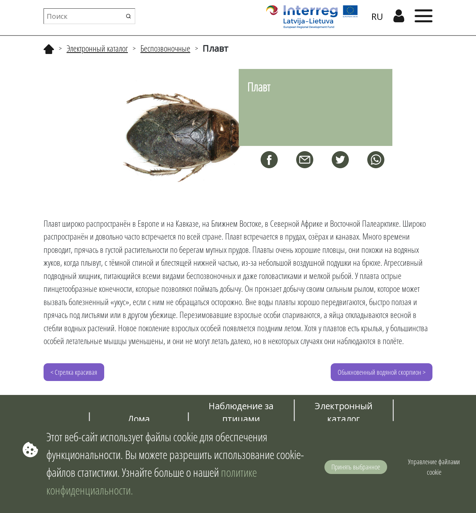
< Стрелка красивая (74, 372)
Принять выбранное (355, 467)
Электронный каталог (97, 48)
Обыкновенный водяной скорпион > (381, 372)
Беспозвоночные (165, 48)
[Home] (49, 48)
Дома (139, 419)
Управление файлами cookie (434, 467)
